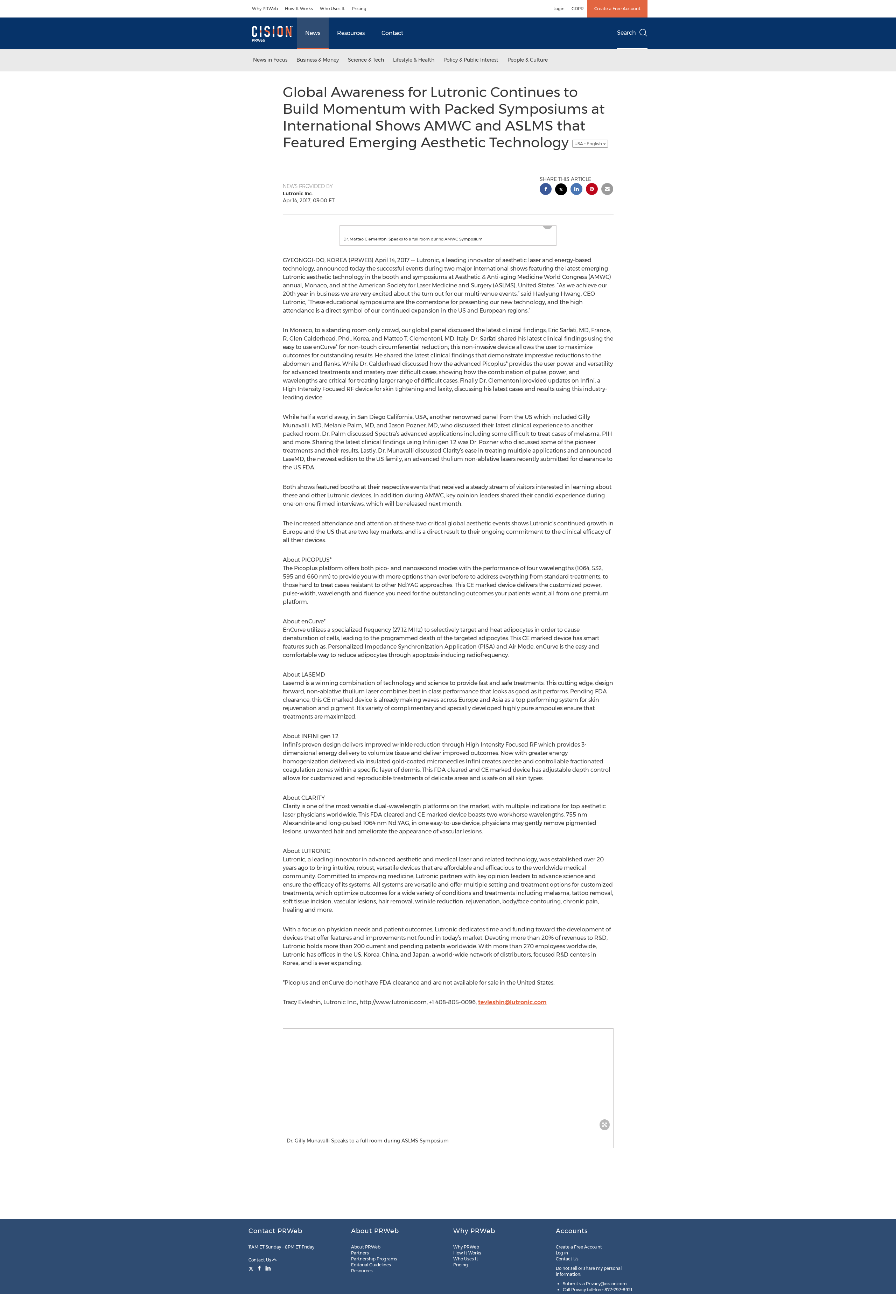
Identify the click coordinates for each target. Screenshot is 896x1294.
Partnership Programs (374, 1258)
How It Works (299, 8)
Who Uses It (332, 8)
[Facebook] (259, 1268)
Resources (351, 33)
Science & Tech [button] (366, 60)
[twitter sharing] (561, 190)
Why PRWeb (265, 8)
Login (559, 8)
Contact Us (260, 1259)
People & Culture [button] (527, 60)
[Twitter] (251, 1268)
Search (626, 32)
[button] (448, 229)
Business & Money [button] (317, 60)
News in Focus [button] (270, 60)
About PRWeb (365, 1247)
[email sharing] (607, 190)
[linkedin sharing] (576, 190)
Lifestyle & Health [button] (413, 60)
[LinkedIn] (268, 1268)
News (312, 33)
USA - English (588, 143)
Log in (562, 1252)
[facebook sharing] (546, 190)
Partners (360, 1252)
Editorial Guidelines (371, 1264)
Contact (392, 33)
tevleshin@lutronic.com (512, 1009)
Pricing (359, 8)
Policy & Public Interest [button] (470, 60)
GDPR (578, 8)
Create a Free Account (617, 8)
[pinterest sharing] (592, 190)
